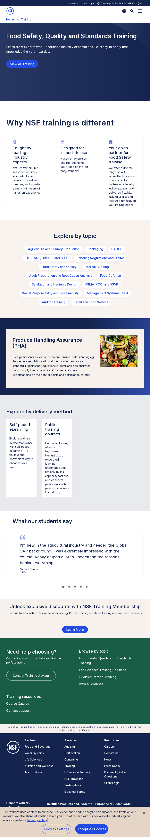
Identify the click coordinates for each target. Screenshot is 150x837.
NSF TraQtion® (74, 778)
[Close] (143, 813)
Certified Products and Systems (69, 804)
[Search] (132, 11)
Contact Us (111, 753)
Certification (72, 753)
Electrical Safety (74, 791)
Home (10, 19)
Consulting (71, 759)
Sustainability (72, 785)
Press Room (112, 766)
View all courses (91, 684)
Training (26, 19)
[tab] (63, 587)
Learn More (75, 630)
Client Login (87, 3)
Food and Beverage (38, 746)
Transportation (34, 772)
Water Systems (34, 753)
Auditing (69, 746)
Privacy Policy (37, 820)
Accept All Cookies (91, 829)
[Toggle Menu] (140, 11)
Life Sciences (33, 759)
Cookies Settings (56, 829)
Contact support (18, 710)
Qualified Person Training (97, 677)
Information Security (77, 772)
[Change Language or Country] (124, 11)
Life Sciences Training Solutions (102, 670)
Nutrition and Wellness (39, 766)
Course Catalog (17, 703)
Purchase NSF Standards (113, 804)
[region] (75, 822)
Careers (73, 3)
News (108, 759)
